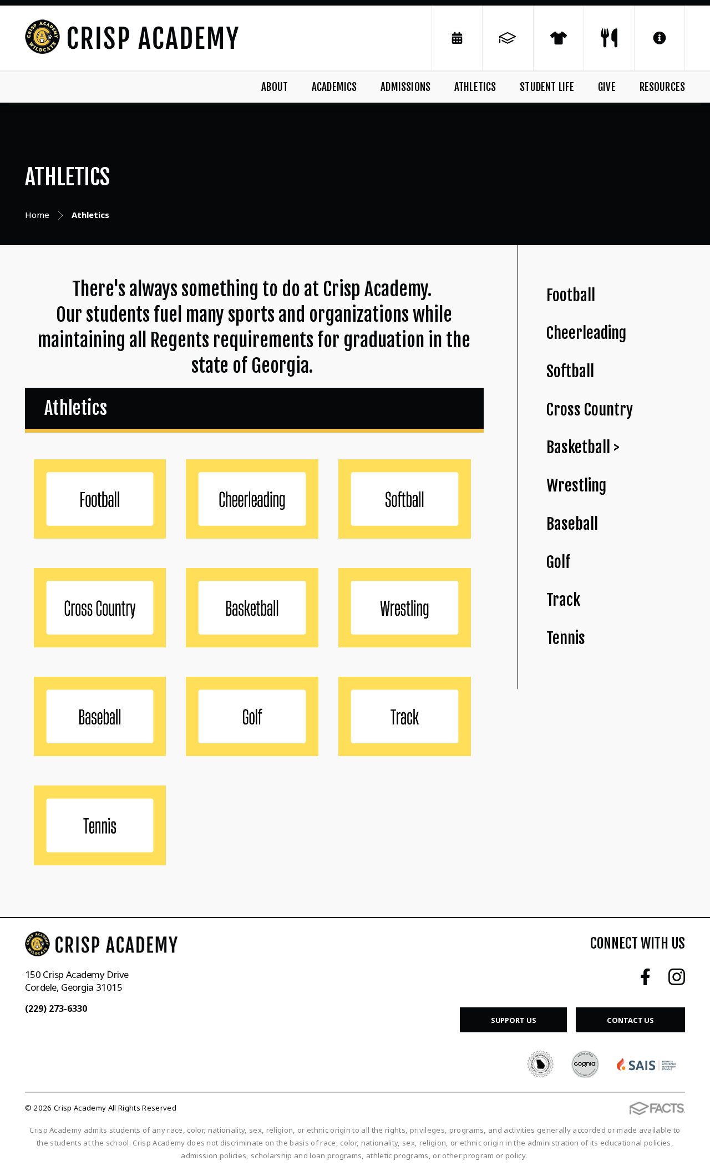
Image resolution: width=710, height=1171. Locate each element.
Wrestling (576, 485)
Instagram (676, 977)
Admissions (405, 87)
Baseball (572, 524)
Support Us (513, 1020)
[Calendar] (457, 38)
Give (607, 87)
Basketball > (583, 447)
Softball (570, 371)
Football (570, 295)
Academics (334, 87)
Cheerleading (586, 333)
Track (563, 600)
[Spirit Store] (559, 38)
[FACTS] (507, 38)
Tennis (565, 638)
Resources (662, 87)
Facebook (645, 977)
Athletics (475, 87)
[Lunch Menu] (609, 38)
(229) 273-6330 (56, 1008)
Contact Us (630, 1020)
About (274, 87)
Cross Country (589, 409)
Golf (558, 562)
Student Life (547, 87)
